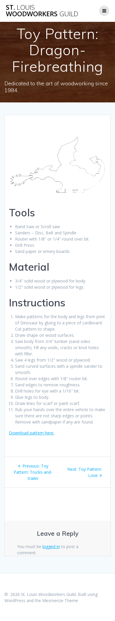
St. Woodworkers (42, 10)
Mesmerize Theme (60, 600)
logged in (51, 546)
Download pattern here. (31, 433)
